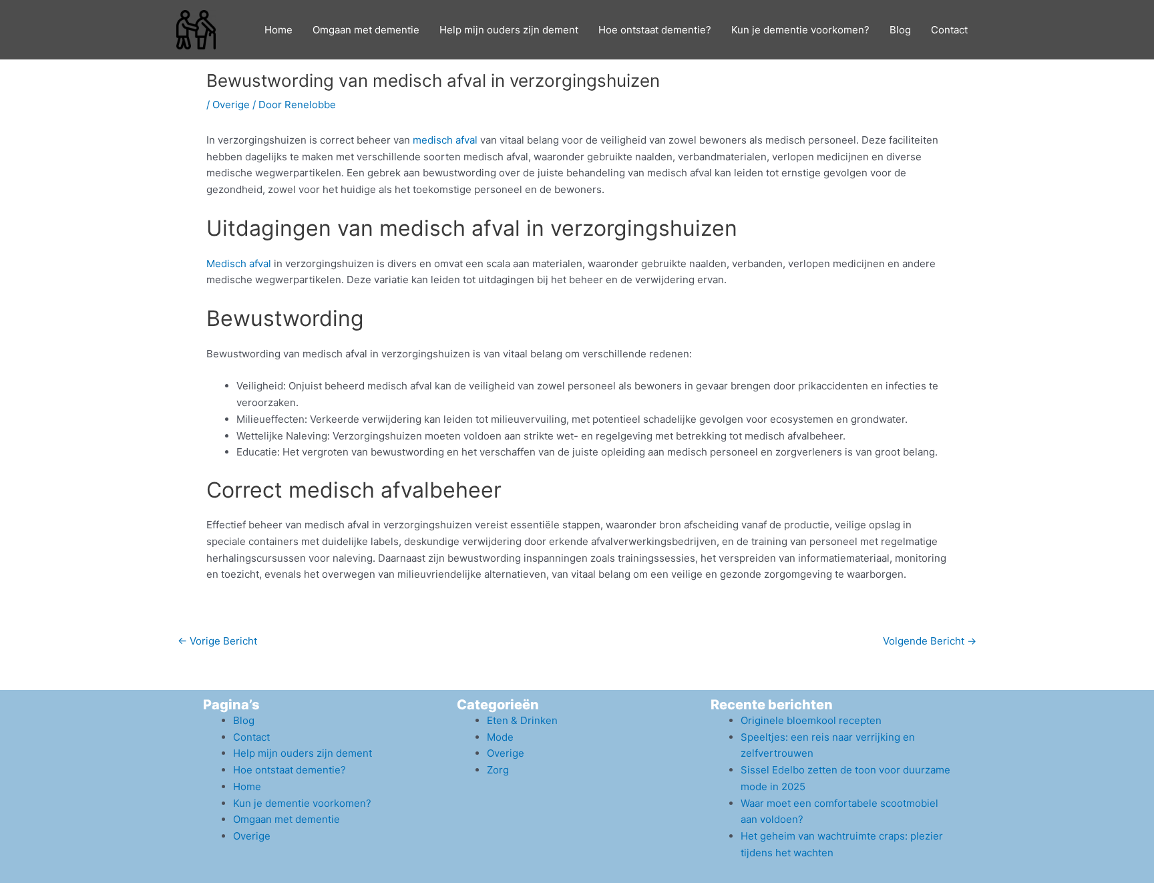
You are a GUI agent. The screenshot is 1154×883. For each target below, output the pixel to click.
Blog (900, 29)
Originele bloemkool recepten (811, 720)
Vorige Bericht (217, 641)
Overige (231, 104)
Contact (949, 29)
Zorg (498, 769)
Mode (500, 737)
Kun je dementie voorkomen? (800, 29)
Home (278, 29)
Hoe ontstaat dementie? (654, 29)
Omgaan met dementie (366, 29)
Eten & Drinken (522, 720)
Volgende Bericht (929, 641)
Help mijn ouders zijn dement (508, 29)
